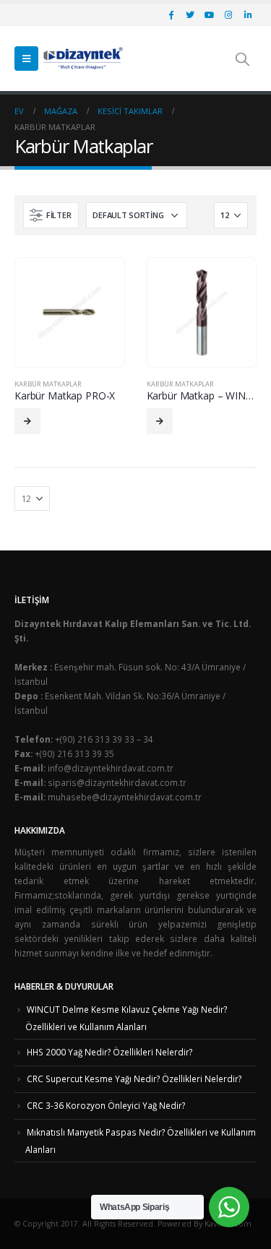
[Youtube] (209, 14)
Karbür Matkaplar (48, 384)
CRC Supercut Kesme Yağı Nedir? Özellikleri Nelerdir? (134, 1078)
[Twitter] (190, 14)
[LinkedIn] (248, 14)
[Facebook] (170, 14)
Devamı (27, 421)
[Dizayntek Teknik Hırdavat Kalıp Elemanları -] (83, 58)
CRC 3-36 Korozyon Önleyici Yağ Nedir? (106, 1105)
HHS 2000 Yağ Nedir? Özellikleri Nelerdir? (109, 1052)
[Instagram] (228, 14)
